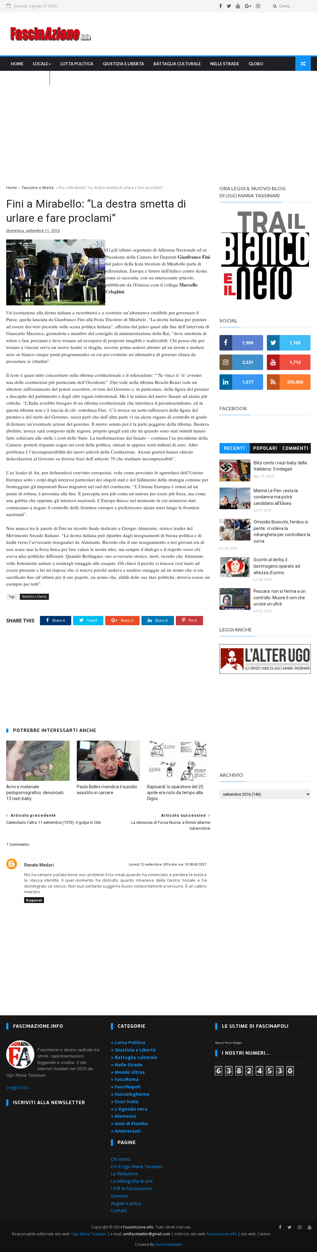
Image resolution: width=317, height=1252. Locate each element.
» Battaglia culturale (134, 1057)
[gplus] (248, 6)
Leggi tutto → (20, 1087)
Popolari (265, 448)
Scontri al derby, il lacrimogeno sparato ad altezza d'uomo (277, 566)
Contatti (119, 1210)
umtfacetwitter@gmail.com (147, 1234)
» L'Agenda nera (129, 1109)
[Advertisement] (197, 34)
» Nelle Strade (126, 1065)
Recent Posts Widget (228, 1043)
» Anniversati (126, 1131)
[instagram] (258, 6)
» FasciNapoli (125, 1087)
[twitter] (229, 6)
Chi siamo (121, 1159)
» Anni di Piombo (129, 1123)
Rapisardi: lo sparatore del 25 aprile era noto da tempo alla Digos (175, 792)
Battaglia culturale (177, 63)
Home (17, 63)
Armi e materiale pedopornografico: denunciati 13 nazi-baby (34, 792)
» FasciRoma (125, 1079)
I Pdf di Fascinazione (131, 1188)
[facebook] (220, 6)
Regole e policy (126, 1203)
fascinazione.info (222, 1234)
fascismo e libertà (38, 187)
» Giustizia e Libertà (133, 1050)
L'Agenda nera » (28, 77)
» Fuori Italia (124, 1101)
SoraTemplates (168, 1244)
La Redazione (124, 1174)
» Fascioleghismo (130, 1094)
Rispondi (34, 900)
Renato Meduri (39, 865)
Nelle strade (224, 63)
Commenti (295, 448)
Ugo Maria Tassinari (89, 1234)
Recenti (234, 448)
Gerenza (119, 1196)
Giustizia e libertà (123, 63)
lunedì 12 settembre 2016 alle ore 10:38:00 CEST (168, 865)
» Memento (124, 1116)
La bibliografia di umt (132, 1181)
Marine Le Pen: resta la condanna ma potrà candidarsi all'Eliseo (276, 497)
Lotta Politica (76, 63)
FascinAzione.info (138, 1227)
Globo (256, 63)
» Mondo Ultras (128, 1072)
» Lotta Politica (128, 1042)
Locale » (42, 63)
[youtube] (238, 6)
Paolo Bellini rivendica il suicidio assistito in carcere (107, 789)
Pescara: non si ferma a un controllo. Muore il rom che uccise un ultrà (280, 597)
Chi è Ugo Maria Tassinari (136, 1166)
